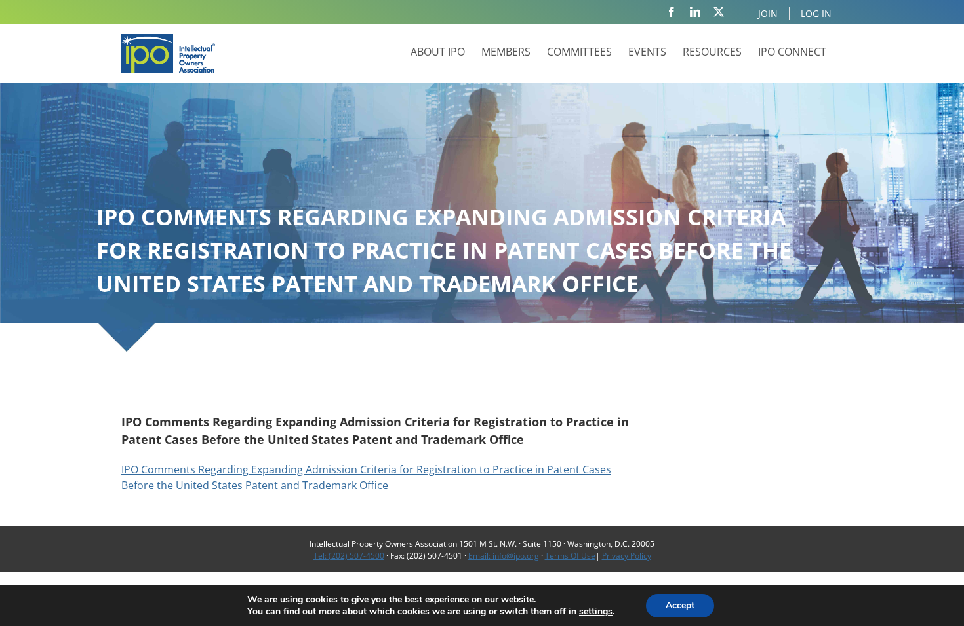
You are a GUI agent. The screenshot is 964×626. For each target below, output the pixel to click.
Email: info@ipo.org (503, 555)
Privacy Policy (626, 555)
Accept (680, 605)
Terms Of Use (570, 555)
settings (596, 611)
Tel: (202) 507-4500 (348, 555)
